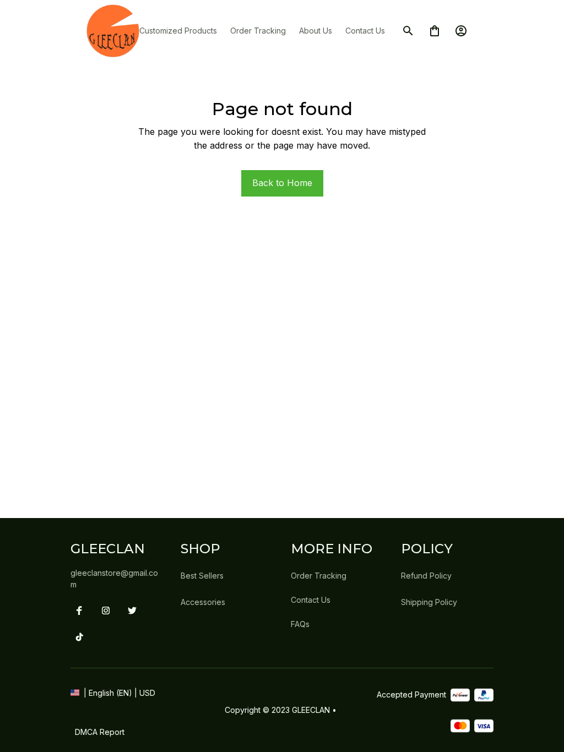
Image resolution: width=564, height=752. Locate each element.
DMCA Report (99, 732)
